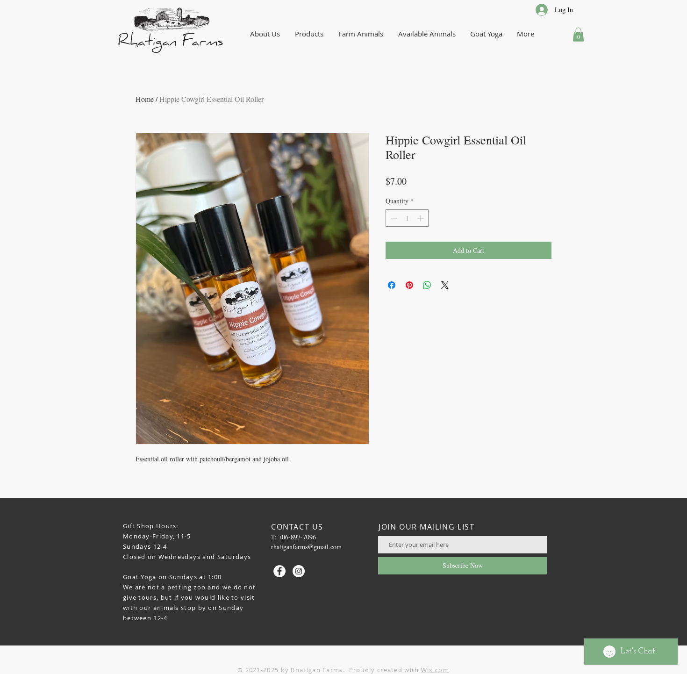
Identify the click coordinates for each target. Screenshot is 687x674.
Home (145, 99)
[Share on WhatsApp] (427, 285)
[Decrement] (393, 218)
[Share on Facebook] (391, 285)
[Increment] (421, 218)
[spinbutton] (407, 218)
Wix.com (435, 670)
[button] (578, 35)
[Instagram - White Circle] (299, 571)
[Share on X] (445, 285)
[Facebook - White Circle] (279, 571)
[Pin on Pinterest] (409, 285)
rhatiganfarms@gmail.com (306, 546)
